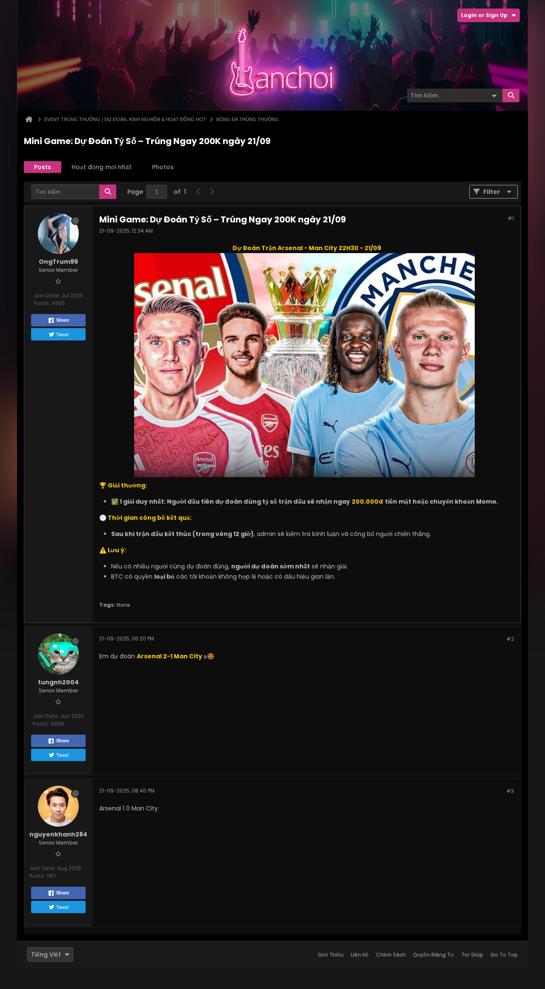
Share (62, 320)
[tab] (42, 167)
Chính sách (391, 954)
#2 (510, 639)
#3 (510, 791)
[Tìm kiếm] (510, 95)
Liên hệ (360, 954)
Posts (42, 167)
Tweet (62, 334)
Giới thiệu (331, 954)
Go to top (504, 954)
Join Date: (47, 295)
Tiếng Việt (46, 954)
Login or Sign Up (484, 15)
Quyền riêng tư (433, 954)
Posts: (42, 303)
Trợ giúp (472, 954)
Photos (163, 167)
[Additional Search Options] (494, 95)
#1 (511, 218)
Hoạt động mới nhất (102, 167)
